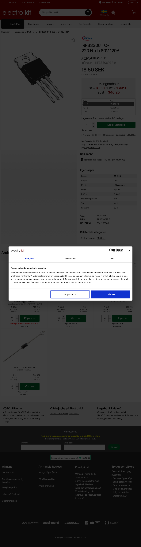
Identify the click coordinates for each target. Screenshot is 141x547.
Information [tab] (70, 258)
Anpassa (68, 294)
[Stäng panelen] (129, 251)
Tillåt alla (110, 294)
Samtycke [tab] (29, 258)
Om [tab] (111, 258)
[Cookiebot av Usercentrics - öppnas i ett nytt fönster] (111, 251)
